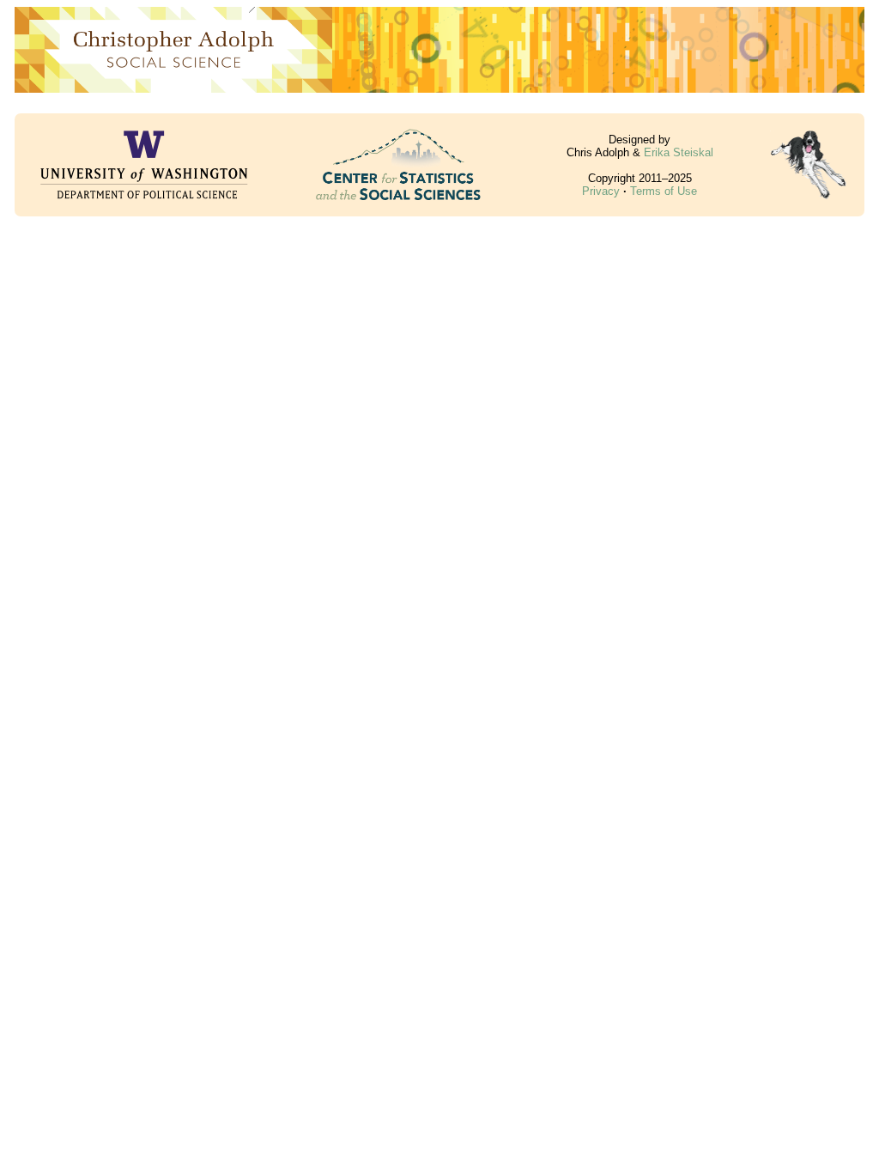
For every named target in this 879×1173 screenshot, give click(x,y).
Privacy (601, 191)
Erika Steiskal (678, 152)
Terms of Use (663, 191)
